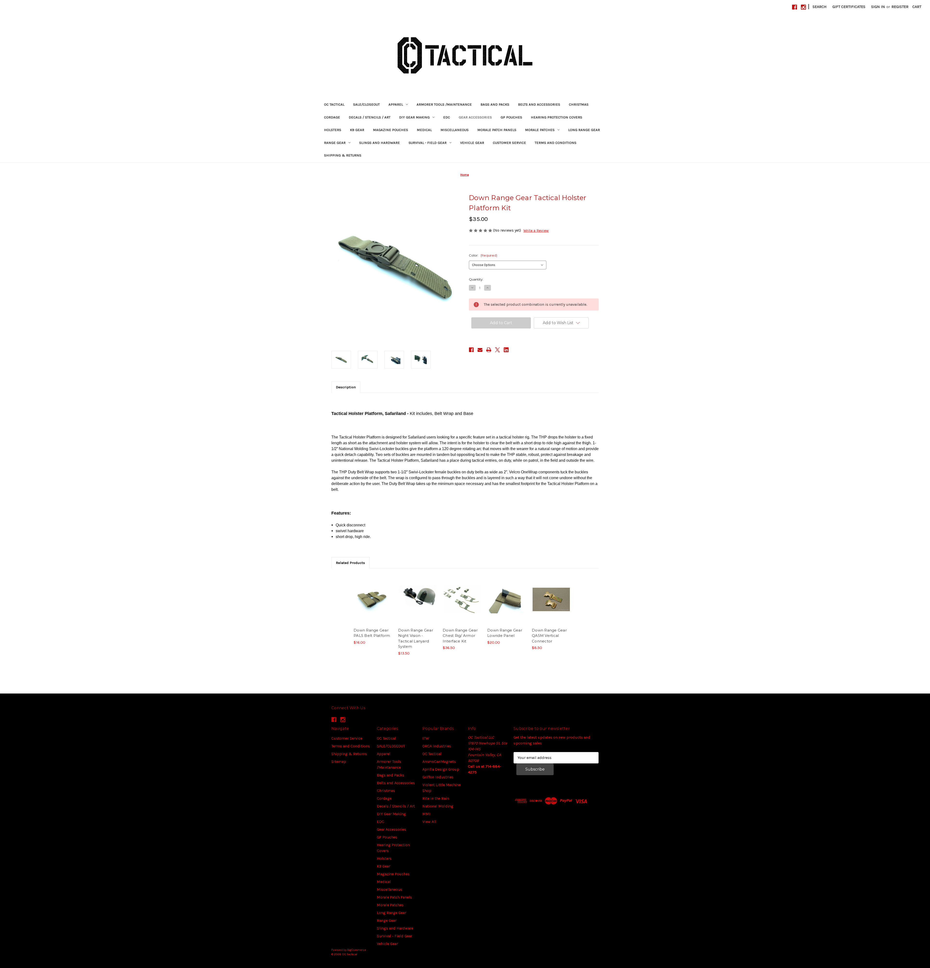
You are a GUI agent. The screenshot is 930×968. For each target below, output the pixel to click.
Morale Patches (540, 130)
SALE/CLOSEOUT (366, 104)
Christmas (579, 104)
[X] (497, 350)
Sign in (878, 6)
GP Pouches (511, 117)
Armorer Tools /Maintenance (444, 104)
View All (429, 821)
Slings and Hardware (379, 143)
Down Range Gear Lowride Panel (504, 633)
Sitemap (338, 761)
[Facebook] (794, 7)
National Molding (437, 806)
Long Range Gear (584, 130)
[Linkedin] (506, 350)
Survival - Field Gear (428, 143)
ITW (425, 738)
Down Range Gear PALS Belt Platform (372, 633)
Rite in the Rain (435, 798)
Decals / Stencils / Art (369, 117)
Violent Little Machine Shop (441, 787)
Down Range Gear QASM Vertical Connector (549, 635)
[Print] (488, 350)
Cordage (332, 117)
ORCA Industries (436, 746)
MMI (426, 814)
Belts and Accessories (539, 104)
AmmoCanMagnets (439, 761)
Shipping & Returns (342, 155)
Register (899, 6)
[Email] (480, 350)
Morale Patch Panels (496, 130)
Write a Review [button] (536, 230)
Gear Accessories (475, 117)
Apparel (395, 104)
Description (346, 387)
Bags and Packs (494, 104)
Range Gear (335, 143)
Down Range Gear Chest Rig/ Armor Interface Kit (460, 635)
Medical (424, 130)
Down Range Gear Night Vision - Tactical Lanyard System (415, 638)
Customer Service (509, 143)
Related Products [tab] (350, 563)
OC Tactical (334, 104)
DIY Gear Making (414, 117)
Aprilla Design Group (440, 769)
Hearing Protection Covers (556, 117)
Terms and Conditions (555, 143)
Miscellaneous (455, 130)
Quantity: (476, 279)
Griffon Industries (437, 777)
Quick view (369, 594)
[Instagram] (803, 7)
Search (820, 6)
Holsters (332, 130)
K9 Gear (357, 130)
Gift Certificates (848, 6)
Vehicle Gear (472, 143)
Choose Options (373, 604)
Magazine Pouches (390, 130)
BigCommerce (356, 950)
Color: (483, 255)
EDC (446, 117)
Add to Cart (418, 604)
